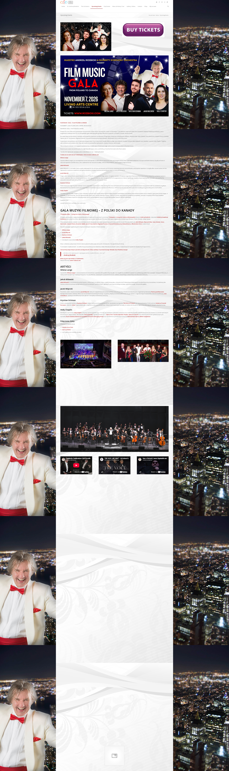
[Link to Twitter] (167, 2)
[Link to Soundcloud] (164, 2)
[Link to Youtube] (156, 2)
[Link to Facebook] (159, 2)
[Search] (167, 6)
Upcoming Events (66, 15)
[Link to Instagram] (162, 2)
